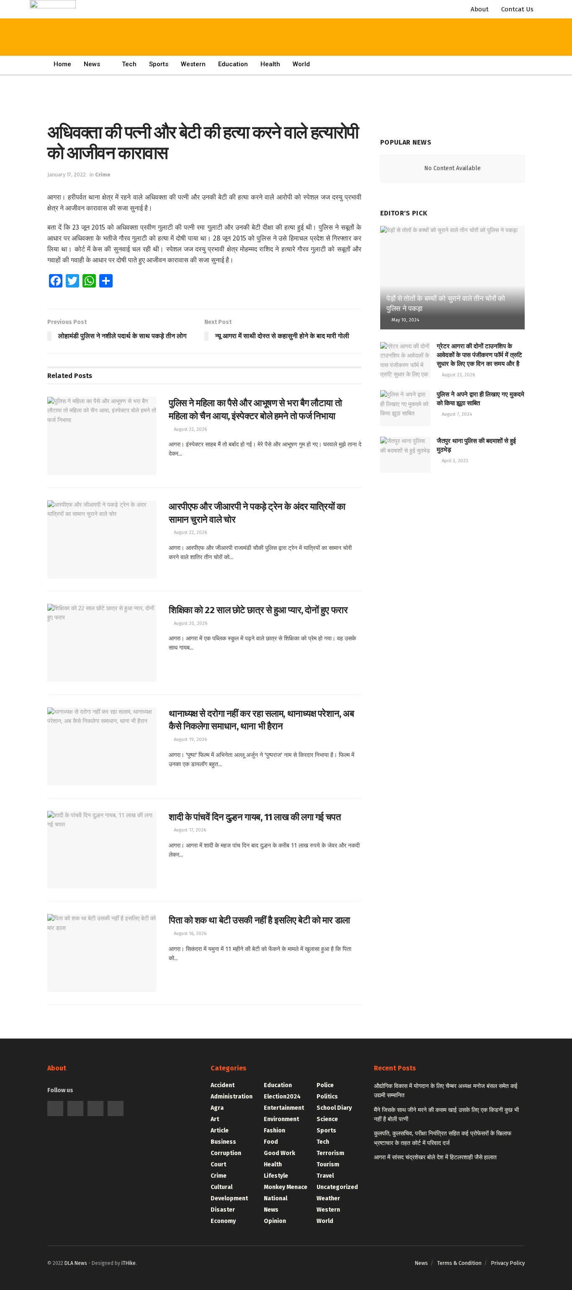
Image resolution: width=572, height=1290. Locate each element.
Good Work (279, 1153)
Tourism (328, 1164)
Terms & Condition (459, 1263)
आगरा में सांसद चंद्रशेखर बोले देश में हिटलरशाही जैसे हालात (435, 1157)
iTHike (128, 1263)
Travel (325, 1175)
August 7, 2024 (456, 414)
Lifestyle (276, 1175)
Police (325, 1085)
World (301, 64)
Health (270, 64)
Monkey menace (285, 1187)
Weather (328, 1198)
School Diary (334, 1107)
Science (327, 1119)
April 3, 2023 (454, 461)
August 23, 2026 (458, 375)
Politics (327, 1096)
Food (271, 1141)
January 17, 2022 (66, 174)
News (92, 64)
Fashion (274, 1130)
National (275, 1198)
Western (328, 1209)
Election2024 (282, 1096)
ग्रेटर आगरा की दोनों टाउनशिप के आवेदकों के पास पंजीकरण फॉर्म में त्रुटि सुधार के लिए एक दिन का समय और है (479, 355)
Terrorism (330, 1153)
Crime (103, 174)
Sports (326, 1130)
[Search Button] (252, 16)
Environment (281, 1119)
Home (62, 64)
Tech (129, 64)
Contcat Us (517, 9)
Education (278, 1085)
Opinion (275, 1221)
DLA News (75, 1263)
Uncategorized (337, 1187)
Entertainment (284, 1107)
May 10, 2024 (404, 320)
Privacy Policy (508, 1263)
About (480, 9)
